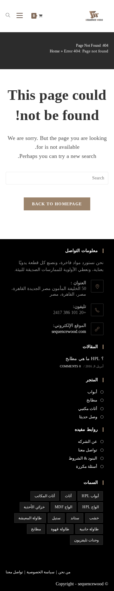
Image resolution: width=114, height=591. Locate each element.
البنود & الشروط (83, 458)
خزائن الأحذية (34, 507)
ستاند (75, 518)
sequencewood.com (69, 331)
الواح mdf (64, 507)
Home (55, 51)
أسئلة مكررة (86, 466)
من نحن (64, 572)
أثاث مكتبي (87, 408)
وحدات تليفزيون (86, 540)
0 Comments (70, 366)
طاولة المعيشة (30, 518)
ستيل (56, 518)
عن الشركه (87, 441)
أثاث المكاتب (45, 496)
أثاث (68, 496)
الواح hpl (90, 507)
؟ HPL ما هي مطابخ (85, 358)
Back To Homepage (57, 204)
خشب (94, 518)
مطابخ (91, 400)
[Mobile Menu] (21, 15)
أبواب (92, 391)
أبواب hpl (90, 496)
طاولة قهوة (60, 529)
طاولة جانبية (89, 529)
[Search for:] (10, 15)
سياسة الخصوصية (40, 572)
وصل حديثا (88, 416)
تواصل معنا (87, 450)
